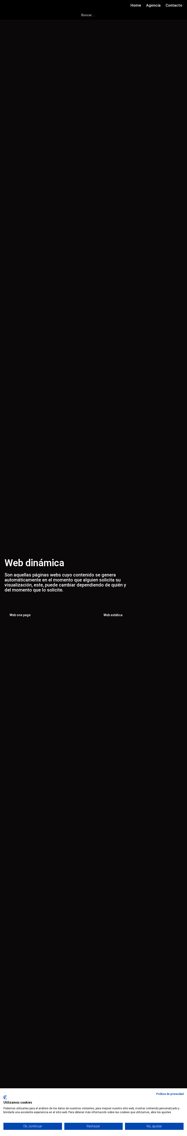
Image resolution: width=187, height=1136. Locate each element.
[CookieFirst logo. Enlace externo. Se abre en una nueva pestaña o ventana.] (5, 1097)
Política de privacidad (170, 1094)
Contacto (174, 5)
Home (135, 5)
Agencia (153, 5)
